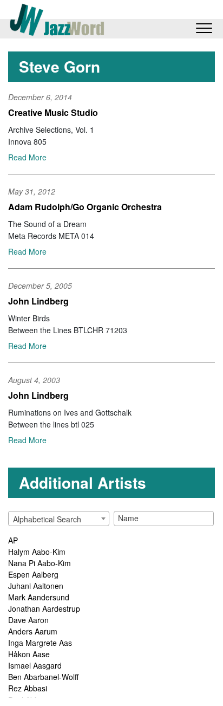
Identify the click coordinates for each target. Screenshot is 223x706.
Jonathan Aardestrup (44, 608)
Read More (27, 157)
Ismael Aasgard (35, 665)
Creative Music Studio (53, 112)
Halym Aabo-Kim (36, 551)
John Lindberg (38, 301)
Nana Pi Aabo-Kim (39, 563)
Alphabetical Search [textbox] (47, 519)
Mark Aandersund (38, 597)
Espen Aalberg (33, 574)
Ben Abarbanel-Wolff (43, 676)
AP (13, 540)
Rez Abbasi (27, 688)
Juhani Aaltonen (35, 585)
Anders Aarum (32, 631)
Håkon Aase (29, 654)
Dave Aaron (28, 619)
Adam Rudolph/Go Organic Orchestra (85, 206)
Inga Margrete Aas (40, 642)
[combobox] (58, 518)
